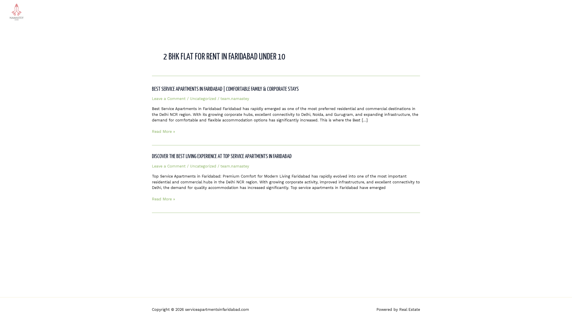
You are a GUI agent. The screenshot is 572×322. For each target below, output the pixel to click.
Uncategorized (203, 98)
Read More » (163, 132)
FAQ (534, 12)
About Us (469, 12)
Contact (553, 12)
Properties (494, 12)
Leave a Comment (169, 98)
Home (447, 12)
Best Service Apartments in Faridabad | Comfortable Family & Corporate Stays (225, 89)
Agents (517, 12)
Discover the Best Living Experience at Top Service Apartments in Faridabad (222, 156)
